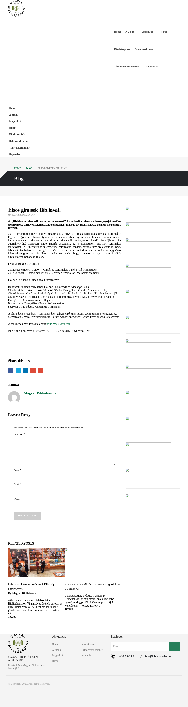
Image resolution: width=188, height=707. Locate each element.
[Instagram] (175, 78)
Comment (19, 434)
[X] (167, 78)
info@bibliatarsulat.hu (157, 656)
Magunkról (148, 31)
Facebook (10, 370)
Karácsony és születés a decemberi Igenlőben (92, 584)
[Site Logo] (16, 8)
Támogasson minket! (126, 66)
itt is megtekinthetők (58, 323)
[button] (176, 119)
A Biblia (129, 31)
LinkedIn (25, 370)
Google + (33, 370)
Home (117, 31)
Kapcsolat (152, 66)
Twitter (18, 370)
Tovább (12, 616)
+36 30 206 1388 (125, 656)
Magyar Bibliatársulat (21, 215)
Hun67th (74, 588)
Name (17, 470)
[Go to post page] (36, 562)
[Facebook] (159, 78)
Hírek (164, 31)
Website (17, 499)
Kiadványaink (122, 49)
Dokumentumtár (144, 49)
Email (40, 370)
